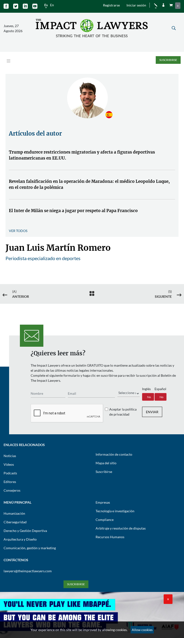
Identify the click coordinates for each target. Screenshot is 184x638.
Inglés (146, 389)
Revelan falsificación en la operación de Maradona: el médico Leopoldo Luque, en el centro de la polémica (89, 184)
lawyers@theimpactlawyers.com (28, 571)
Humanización (14, 513)
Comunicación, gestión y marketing (30, 548)
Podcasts (10, 473)
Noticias (10, 456)
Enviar (152, 412)
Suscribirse (168, 60)
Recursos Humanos (110, 537)
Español (160, 389)
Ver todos (18, 231)
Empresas (103, 502)
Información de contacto (114, 454)
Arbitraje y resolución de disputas (121, 528)
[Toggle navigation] (8, 61)
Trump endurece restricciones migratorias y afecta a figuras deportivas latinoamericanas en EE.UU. (82, 155)
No (149, 397)
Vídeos (9, 464)
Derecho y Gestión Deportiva (25, 531)
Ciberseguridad (15, 522)
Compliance (105, 520)
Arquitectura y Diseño (20, 539)
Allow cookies (142, 630)
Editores (10, 482)
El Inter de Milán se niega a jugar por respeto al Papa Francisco (73, 210)
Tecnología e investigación (115, 511)
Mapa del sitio (106, 463)
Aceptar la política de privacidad (123, 411)
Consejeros (12, 490)
